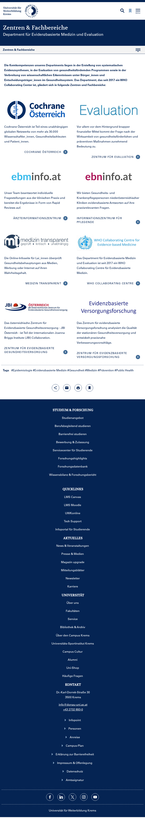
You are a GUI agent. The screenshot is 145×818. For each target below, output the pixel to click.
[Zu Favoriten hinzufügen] (89, 388)
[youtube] (95, 797)
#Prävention (106, 370)
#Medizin (91, 370)
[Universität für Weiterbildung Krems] (22, 10)
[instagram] (84, 797)
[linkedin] (61, 797)
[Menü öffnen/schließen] (137, 11)
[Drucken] (78, 388)
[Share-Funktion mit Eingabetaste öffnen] (55, 388)
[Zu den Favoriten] (130, 11)
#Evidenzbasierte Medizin (50, 370)
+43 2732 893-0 (73, 709)
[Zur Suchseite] (122, 11)
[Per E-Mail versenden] (67, 388)
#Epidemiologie (21, 370)
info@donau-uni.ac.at (73, 704)
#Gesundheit (75, 370)
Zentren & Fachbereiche (17, 51)
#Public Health (124, 370)
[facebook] (50, 797)
